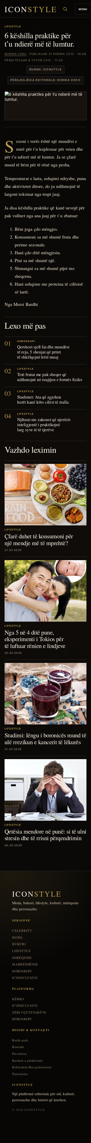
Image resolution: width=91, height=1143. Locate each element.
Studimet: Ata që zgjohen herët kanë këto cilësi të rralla (43, 399)
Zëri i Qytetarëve (29, 1012)
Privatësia (19, 1054)
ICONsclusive (25, 978)
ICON (31, 9)
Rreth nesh (20, 1040)
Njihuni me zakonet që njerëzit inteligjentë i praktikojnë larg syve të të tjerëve (44, 424)
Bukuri (19, 944)
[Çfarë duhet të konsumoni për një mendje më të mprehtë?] (45, 494)
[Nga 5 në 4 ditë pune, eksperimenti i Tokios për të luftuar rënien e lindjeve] (45, 591)
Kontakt (18, 1047)
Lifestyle (21, 951)
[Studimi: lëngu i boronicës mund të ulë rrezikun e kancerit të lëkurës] (45, 693)
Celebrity (22, 931)
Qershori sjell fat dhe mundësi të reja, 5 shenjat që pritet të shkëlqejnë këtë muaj (43, 352)
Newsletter (20, 1074)
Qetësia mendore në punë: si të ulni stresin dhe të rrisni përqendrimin (45, 834)
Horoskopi (22, 971)
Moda (17, 937)
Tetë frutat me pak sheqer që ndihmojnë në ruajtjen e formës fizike (49, 376)
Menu (83, 9)
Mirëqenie (22, 958)
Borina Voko (16, 54)
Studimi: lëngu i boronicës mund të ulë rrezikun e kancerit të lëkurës (45, 738)
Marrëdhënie (25, 964)
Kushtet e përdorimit (27, 1060)
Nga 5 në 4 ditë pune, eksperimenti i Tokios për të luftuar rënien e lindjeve (35, 639)
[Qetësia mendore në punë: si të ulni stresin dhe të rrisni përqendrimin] (45, 790)
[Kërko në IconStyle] (65, 9)
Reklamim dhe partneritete (32, 1067)
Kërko (18, 999)
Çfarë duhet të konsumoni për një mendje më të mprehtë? (39, 539)
